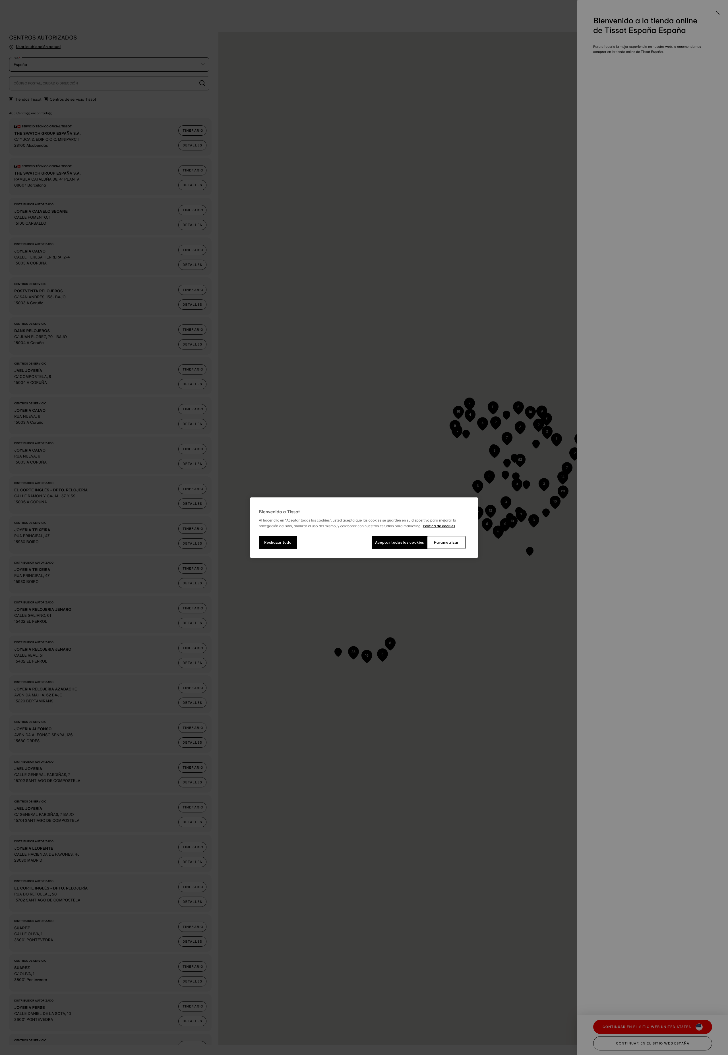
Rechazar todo (277, 542)
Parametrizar (446, 542)
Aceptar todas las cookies (399, 542)
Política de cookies (439, 526)
